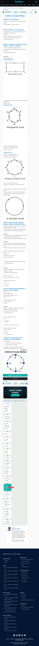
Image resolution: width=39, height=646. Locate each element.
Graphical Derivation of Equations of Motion (7, 514)
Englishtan (23, 605)
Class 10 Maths (24, 572)
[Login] (36, 2)
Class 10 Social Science (25, 577)
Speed (6, 433)
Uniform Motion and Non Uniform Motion (7, 426)
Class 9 (16, 4)
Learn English (23, 594)
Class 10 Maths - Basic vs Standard (27, 607)
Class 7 (24, 4)
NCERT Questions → (8, 522)
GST (37, 4)
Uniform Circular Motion (8, 487)
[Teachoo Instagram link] (17, 635)
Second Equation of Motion (7, 472)
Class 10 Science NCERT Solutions (10, 630)
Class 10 (12, 4)
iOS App (5, 562)
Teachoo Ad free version (25, 561)
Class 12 (2, 4)
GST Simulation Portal (25, 566)
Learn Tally (23, 598)
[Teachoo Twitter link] (20, 635)
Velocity (6, 446)
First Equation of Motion (7, 464)
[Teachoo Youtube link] (22, 635)
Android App (6, 560)
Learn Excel (23, 596)
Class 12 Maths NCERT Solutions (10, 611)
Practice (33, 4)
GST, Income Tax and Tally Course (27, 559)
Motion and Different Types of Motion (7, 409)
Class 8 (20, 4)
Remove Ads (15, 378)
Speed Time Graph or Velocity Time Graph (7, 504)
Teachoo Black (21, 541)
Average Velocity (6, 452)
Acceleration (7, 458)
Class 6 (29, 4)
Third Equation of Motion (7, 479)
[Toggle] (2, 2)
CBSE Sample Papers (25, 609)
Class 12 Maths (24, 579)
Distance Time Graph (7, 495)
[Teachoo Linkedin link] (25, 635)
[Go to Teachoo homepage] (19, 1)
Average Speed (6, 440)
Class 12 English (24, 581)
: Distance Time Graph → (15, 375)
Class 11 (7, 4)
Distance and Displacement (7, 417)
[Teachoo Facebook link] (14, 635)
